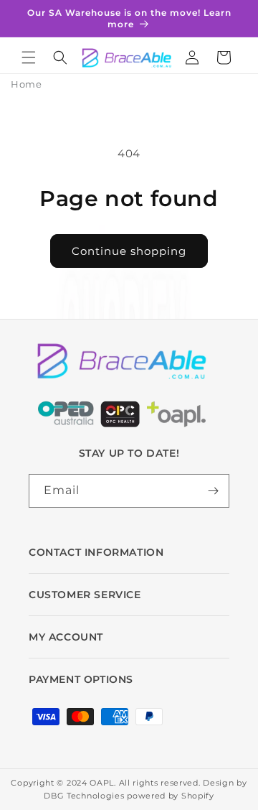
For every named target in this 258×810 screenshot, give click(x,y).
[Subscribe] (213, 491)
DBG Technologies (84, 796)
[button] (28, 57)
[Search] (60, 57)
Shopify (197, 796)
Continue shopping (129, 251)
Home (26, 84)
